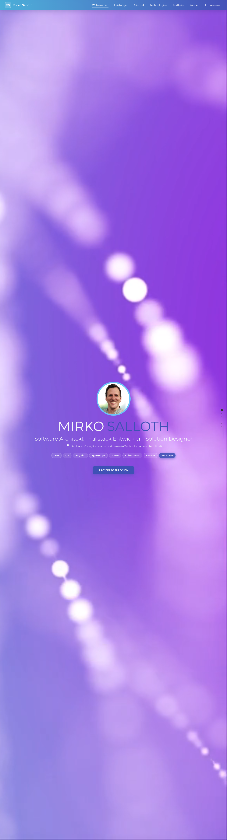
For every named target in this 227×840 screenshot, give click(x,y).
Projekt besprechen (113, 470)
